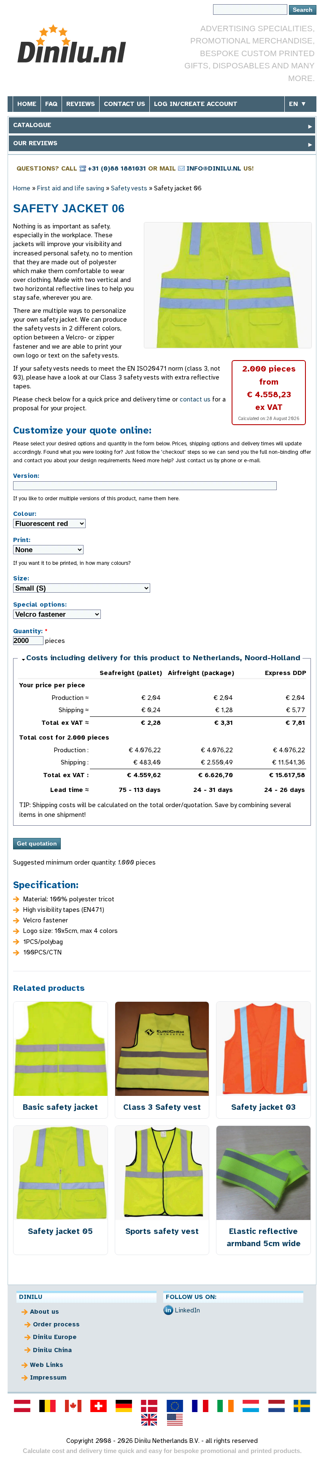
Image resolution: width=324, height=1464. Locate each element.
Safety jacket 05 (60, 1231)
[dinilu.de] (124, 1406)
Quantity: (30, 631)
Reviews (80, 104)
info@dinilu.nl (213, 168)
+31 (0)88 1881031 (117, 168)
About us (44, 1311)
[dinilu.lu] (251, 1406)
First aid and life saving (70, 188)
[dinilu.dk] (149, 1406)
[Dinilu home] (76, 43)
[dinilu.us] (174, 1420)
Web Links (46, 1365)
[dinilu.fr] (200, 1406)
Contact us (124, 104)
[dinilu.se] (301, 1406)
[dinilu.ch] (98, 1406)
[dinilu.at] (22, 1406)
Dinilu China (52, 1350)
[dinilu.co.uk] (149, 1420)
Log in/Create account (196, 104)
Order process (56, 1324)
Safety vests (129, 188)
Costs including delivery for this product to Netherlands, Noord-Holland (163, 657)
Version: (26, 476)
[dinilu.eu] (174, 1406)
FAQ (51, 104)
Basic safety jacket (60, 1107)
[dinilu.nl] (276, 1406)
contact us (195, 399)
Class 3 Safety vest (162, 1107)
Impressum (48, 1377)
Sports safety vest (162, 1231)
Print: (21, 540)
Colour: (24, 514)
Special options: (40, 604)
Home (26, 104)
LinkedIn (187, 1310)
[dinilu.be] (47, 1406)
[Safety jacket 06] (227, 285)
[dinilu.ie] (226, 1406)
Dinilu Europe (55, 1337)
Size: (21, 578)
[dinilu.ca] (73, 1406)
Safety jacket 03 (263, 1107)
